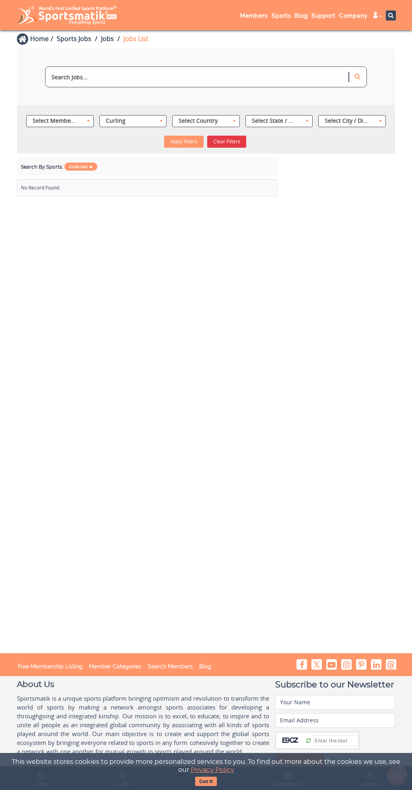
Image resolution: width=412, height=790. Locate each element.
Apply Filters (184, 141)
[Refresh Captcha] (308, 740)
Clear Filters (226, 141)
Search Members (170, 666)
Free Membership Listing (50, 666)
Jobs (107, 38)
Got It (206, 781)
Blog (205, 666)
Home (39, 38)
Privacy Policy (212, 770)
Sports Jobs (74, 38)
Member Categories (115, 666)
